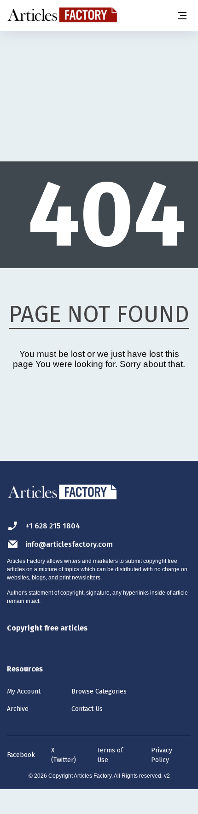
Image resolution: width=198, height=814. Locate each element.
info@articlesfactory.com (69, 544)
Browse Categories (99, 691)
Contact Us (87, 709)
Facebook (21, 755)
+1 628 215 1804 (52, 526)
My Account (24, 691)
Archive (18, 709)
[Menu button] (182, 15)
